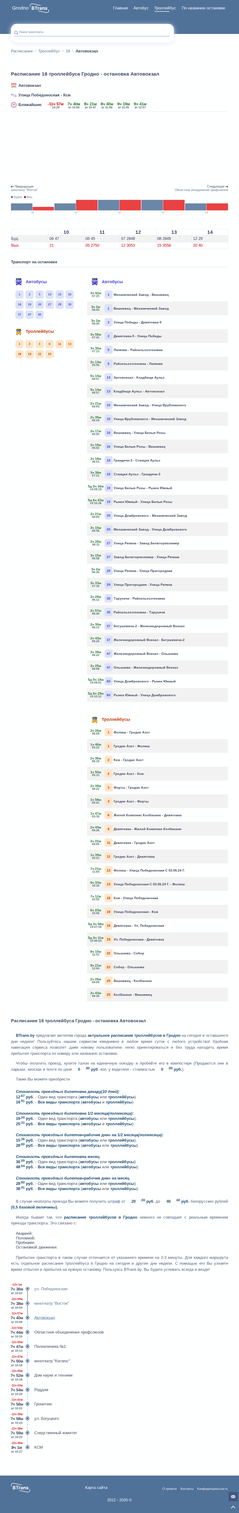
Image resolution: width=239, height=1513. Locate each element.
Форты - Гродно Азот (120, 787)
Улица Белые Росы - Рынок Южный (131, 487)
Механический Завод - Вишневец (130, 294)
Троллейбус (165, 8)
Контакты (186, 1489)
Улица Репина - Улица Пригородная (131, 570)
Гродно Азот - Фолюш (120, 746)
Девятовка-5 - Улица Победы (126, 336)
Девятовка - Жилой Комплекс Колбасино (136, 828)
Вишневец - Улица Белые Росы (128, 432)
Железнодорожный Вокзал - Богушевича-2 (138, 639)
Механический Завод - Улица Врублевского (138, 405)
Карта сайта (96, 1487)
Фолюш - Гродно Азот (120, 732)
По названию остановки (203, 8)
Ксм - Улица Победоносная (124, 897)
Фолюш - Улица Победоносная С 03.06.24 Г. (138, 870)
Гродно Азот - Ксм (117, 773)
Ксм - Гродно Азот (117, 759)
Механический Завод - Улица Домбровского (139, 529)
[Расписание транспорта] (39, 8)
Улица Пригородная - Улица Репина (131, 584)
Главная (120, 8)
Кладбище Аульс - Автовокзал (128, 391)
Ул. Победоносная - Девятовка (127, 939)
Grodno (20, 8)
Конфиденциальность (212, 1489)
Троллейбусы (40, 331)
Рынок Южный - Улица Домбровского (133, 695)
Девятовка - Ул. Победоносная (127, 925)
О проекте (169, 1489)
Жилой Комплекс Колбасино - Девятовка (136, 815)
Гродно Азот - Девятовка (123, 856)
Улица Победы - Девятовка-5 (126, 322)
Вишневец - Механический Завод (130, 308)
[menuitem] (120, 8)
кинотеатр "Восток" (40, 1303)
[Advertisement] (119, 148)
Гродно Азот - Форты (120, 801)
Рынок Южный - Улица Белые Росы (131, 501)
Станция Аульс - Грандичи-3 (125, 474)
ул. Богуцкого (35, 1419)
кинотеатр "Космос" (40, 1361)
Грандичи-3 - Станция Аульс (125, 460)
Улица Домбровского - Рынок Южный (133, 681)
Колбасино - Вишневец (121, 994)
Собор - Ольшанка (117, 966)
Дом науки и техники (42, 1375)
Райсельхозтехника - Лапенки (127, 363)
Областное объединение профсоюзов (57, 1332)
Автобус (141, 8)
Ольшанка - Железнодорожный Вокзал (134, 667)
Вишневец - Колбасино (121, 980)
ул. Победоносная (39, 1289)
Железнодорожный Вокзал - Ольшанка (134, 653)
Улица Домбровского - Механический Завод (139, 515)
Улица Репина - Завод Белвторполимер (135, 543)
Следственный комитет (44, 1433)
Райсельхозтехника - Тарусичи (128, 612)
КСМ (27, 1447)
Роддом (29, 1390)
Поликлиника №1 (38, 1346)
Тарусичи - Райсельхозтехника (128, 598)
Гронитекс (32, 1404)
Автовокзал (29, 85)
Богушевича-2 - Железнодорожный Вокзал (138, 626)
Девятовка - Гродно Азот (123, 842)
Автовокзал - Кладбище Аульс (128, 377)
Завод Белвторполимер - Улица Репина (135, 556)
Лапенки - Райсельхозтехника (127, 349)
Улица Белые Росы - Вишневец (128, 446)
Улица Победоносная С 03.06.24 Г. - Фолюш (138, 884)
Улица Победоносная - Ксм (44, 95)
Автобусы (36, 281)
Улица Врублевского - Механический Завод (138, 418)
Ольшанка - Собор (117, 953)
